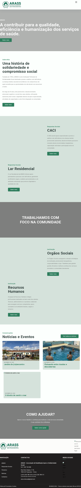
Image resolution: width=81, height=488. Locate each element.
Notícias (4, 473)
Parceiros (4, 470)
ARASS (4, 463)
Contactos (4, 477)
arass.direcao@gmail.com (28, 479)
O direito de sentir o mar (15, 395)
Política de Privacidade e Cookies (8, 486)
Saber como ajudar (40, 428)
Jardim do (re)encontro (14, 364)
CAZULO (79, 486)
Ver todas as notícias (69, 336)
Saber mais (5, 40)
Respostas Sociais (7, 466)
